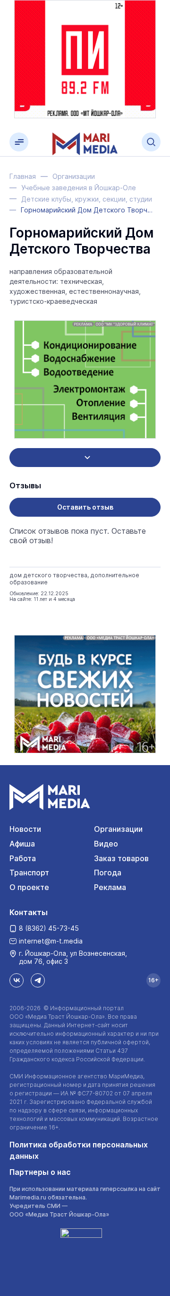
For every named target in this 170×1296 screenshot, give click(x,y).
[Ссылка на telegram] (38, 980)
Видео (106, 843)
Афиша (22, 843)
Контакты (28, 912)
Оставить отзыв (85, 507)
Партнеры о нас (40, 1172)
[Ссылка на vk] (16, 980)
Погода (107, 872)
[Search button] (151, 141)
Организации (118, 829)
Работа (22, 858)
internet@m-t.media (51, 941)
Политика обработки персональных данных (78, 1150)
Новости (25, 829)
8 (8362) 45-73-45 (49, 928)
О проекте (29, 887)
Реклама (110, 887)
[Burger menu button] (18, 141)
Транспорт (29, 872)
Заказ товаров (121, 858)
